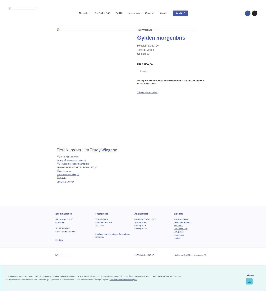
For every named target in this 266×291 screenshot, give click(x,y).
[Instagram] (254, 13)
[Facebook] (247, 13)
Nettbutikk (178, 225)
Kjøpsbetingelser (181, 219)
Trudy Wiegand (144, 30)
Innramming (134, 13)
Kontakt (163, 13)
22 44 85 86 (64, 228)
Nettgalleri (84, 13)
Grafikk (119, 13)
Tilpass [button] (250, 275)
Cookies (59, 240)
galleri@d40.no (69, 231)
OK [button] (249, 281)
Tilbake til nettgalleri (147, 92)
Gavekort (149, 13)
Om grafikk (178, 232)
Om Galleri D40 (102, 13)
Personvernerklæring (183, 222)
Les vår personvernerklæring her (123, 279)
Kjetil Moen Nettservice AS (194, 255)
